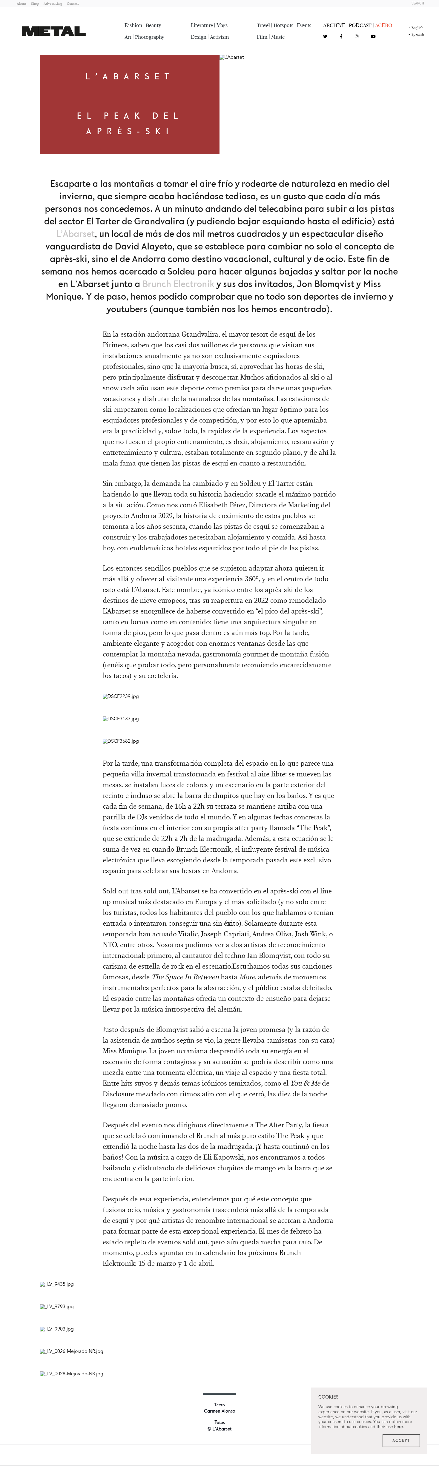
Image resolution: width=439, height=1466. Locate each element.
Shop (35, 3)
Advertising (53, 3)
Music (278, 37)
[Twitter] (325, 36)
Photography (149, 37)
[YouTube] (373, 36)
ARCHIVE (334, 25)
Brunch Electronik (178, 284)
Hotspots (283, 25)
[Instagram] (356, 36)
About (21, 3)
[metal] (54, 31)
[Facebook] (341, 36)
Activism (219, 37)
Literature (202, 25)
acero (383, 25)
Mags (222, 25)
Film (262, 37)
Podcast (360, 25)
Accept (401, 1440)
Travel (263, 25)
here (398, 1427)
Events (304, 25)
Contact (73, 3)
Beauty (153, 25)
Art (128, 37)
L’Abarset (75, 234)
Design (198, 37)
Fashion (133, 25)
